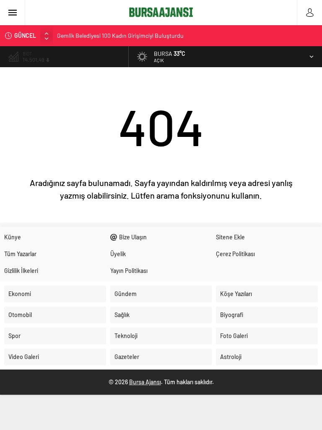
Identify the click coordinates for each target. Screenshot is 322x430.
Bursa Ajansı (145, 381)
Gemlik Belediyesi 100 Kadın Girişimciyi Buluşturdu (120, 35)
